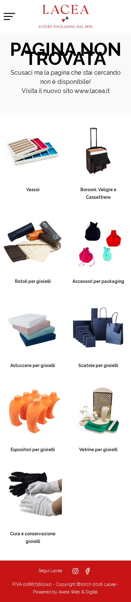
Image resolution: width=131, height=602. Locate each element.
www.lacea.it (92, 90)
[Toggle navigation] (9, 16)
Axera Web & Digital (78, 592)
